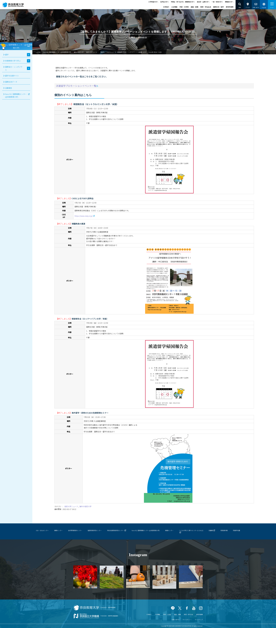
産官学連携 (229, 7)
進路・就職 (194, 7)
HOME (39, 52)
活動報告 (8, 88)
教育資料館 (224, 530)
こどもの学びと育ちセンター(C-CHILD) (191, 530)
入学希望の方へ (153, 1)
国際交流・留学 (218, 7)
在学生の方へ (164, 1)
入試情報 (174, 7)
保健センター (169, 530)
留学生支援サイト (12, 75)
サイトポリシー (187, 619)
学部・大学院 (184, 7)
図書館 (211, 530)
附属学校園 (236, 530)
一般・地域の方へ (217, 1)
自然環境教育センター (75, 530)
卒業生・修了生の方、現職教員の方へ (183, 1)
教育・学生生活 (205, 7)
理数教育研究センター (95, 530)
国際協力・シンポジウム (13, 68)
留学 (7, 54)
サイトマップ (199, 619)
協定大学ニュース (71, 506)
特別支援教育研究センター (115, 530)
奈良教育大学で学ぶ (13, 60)
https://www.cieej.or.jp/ (83, 216)
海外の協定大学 (79, 52)
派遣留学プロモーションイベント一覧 (76, 85)
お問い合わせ (175, 619)
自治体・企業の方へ (203, 1)
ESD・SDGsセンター (42, 530)
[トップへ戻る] (268, 623)
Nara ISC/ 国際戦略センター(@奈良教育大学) (57, 52)
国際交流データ (11, 82)
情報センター (58, 530)
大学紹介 (166, 7)
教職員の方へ (229, 1)
